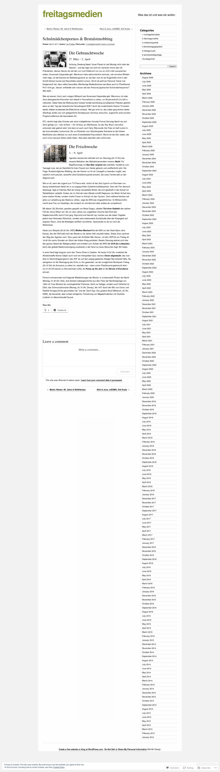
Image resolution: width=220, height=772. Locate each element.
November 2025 (149, 113)
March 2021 (147, 340)
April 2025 (146, 142)
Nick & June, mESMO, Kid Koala (115, 28)
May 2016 (146, 575)
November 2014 (149, 648)
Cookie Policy (59, 767)
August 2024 (147, 174)
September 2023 (149, 219)
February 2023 (148, 247)
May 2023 (146, 235)
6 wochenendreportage (152, 54)
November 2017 (149, 502)
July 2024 (146, 178)
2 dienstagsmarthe (150, 38)
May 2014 (146, 672)
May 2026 (146, 89)
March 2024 (147, 194)
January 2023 (148, 251)
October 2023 (148, 215)
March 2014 (147, 680)
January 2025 (148, 154)
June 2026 (146, 85)
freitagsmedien (72, 13)
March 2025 (147, 146)
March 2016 (147, 583)
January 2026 (148, 105)
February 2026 (148, 101)
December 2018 (149, 449)
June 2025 (146, 134)
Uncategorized (148, 58)
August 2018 (147, 466)
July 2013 (146, 713)
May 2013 (146, 721)
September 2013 (149, 704)
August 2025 (147, 126)
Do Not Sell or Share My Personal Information (125, 749)
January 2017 (148, 543)
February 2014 (148, 684)
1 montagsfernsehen (93, 44)
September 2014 (149, 656)
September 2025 (149, 122)
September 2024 (149, 170)
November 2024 (149, 162)
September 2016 (149, 559)
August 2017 (147, 514)
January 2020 (148, 397)
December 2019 (149, 401)
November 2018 (149, 453)
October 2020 (148, 360)
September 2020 (149, 364)
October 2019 (148, 409)
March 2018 (147, 486)
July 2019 (146, 421)
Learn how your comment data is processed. (101, 380)
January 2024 (148, 203)
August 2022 (147, 271)
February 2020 (148, 393)
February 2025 (148, 150)
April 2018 (146, 482)
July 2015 (146, 615)
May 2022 (146, 283)
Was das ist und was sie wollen (156, 15)
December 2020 (149, 352)
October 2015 (148, 603)
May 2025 (146, 138)
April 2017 (146, 530)
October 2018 (148, 458)
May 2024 (146, 186)
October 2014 (148, 652)
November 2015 (149, 599)
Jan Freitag (70, 44)
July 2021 (146, 324)
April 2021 (146, 336)
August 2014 (147, 660)
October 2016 (148, 555)
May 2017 (146, 526)
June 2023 (146, 231)
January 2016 (148, 591)
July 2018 (146, 470)
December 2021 (149, 304)
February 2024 (148, 198)
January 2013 (148, 737)
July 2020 (146, 373)
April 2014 (146, 676)
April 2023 (146, 239)
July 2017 (146, 518)
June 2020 (146, 377)
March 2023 (147, 243)
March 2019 (147, 437)
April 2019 (146, 433)
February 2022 (148, 296)
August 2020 (147, 368)
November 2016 (149, 551)
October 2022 (148, 263)
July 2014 (146, 664)
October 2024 (148, 166)
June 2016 (146, 571)
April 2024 (146, 190)
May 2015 (146, 623)
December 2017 (149, 498)
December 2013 (149, 692)
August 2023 (147, 223)
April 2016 (146, 579)
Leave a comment (108, 44)
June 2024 (146, 182)
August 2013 (147, 708)
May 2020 (146, 381)
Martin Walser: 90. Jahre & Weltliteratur (65, 28)
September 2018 (149, 462)
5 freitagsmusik (148, 50)
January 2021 (148, 348)
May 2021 (146, 332)
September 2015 (149, 607)
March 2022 (147, 292)
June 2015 (146, 619)
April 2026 (146, 93)
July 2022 (146, 275)
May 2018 (146, 478)
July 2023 (146, 227)
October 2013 (148, 700)
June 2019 (146, 425)
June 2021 (146, 328)
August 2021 (147, 320)
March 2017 (147, 534)
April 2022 (146, 288)
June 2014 (146, 668)
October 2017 (148, 506)
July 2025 (146, 130)
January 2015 (148, 640)
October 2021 (148, 312)
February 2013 (148, 733)
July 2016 (146, 567)
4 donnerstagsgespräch (152, 46)
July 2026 (146, 81)
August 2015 (147, 611)
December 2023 (149, 207)
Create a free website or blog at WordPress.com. (81, 749)
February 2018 (148, 490)
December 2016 (149, 547)
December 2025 (149, 109)
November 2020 (149, 356)
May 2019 (146, 429)
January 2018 (148, 494)
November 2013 (149, 696)
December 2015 (149, 595)
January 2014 (148, 688)
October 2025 (148, 118)
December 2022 (149, 255)
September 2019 (149, 413)
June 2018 (146, 474)
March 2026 (147, 97)
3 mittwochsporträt (150, 42)
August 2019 (147, 417)
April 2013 (146, 725)
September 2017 (149, 510)
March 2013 (147, 729)
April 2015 (146, 628)
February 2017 (148, 538)
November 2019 (149, 405)
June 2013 (146, 717)
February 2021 (148, 344)
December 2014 (149, 644)
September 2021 (149, 316)
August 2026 (147, 77)
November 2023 (149, 211)
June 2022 (146, 279)
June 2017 (146, 522)
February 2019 (148, 441)
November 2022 (149, 259)
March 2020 (147, 389)
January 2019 (148, 445)
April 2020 (146, 385)
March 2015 (147, 632)
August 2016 (147, 563)
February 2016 (148, 587)
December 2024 (149, 158)
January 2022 (148, 300)
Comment (125, 371)
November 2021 (149, 308)
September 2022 (149, 267)
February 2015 (148, 636)
